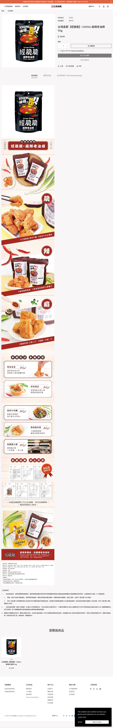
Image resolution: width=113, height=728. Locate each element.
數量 (59, 42)
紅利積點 (50, 703)
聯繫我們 (29, 689)
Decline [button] (80, 722)
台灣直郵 (25, 6)
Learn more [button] (82, 717)
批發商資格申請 (9, 689)
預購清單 (50, 700)
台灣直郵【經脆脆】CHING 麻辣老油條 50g (11, 663)
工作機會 (29, 691)
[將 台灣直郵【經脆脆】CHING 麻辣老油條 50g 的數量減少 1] (60, 46)
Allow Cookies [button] (97, 722)
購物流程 (50, 691)
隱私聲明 (29, 694)
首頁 (2, 11)
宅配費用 (50, 694)
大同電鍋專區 (8, 6)
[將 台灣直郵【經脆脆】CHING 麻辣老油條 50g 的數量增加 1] (67, 46)
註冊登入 (50, 689)
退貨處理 (50, 697)
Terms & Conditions (77, 51)
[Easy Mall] (56, 6)
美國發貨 (17, 6)
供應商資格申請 (9, 691)
